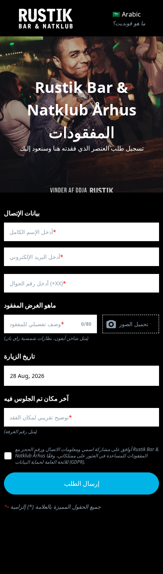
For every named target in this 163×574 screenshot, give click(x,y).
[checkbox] (8, 456)
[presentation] (130, 324)
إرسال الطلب (81, 483)
